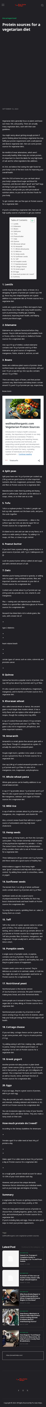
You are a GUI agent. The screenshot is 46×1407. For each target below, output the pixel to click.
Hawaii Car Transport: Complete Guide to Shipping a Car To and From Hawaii (31, 1258)
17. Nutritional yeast (20, 264)
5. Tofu (14, 234)
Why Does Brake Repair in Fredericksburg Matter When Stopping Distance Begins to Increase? (30, 1297)
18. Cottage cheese (20, 267)
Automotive (24, 1252)
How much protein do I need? (23, 274)
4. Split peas (16, 231)
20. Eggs (16, 272)
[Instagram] (23, 1390)
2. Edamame (16, 226)
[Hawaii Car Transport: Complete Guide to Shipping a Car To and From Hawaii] (10, 1258)
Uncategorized (9, 18)
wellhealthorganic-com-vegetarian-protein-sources (20, 1236)
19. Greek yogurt (19, 269)
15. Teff (15, 259)
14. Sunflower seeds (20, 256)
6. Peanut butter (18, 236)
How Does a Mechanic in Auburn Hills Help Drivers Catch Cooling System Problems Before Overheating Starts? (30, 1317)
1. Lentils (15, 224)
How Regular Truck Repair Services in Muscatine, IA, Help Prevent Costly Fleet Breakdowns (30, 1338)
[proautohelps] (22, 5)
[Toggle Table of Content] (31, 221)
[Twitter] (27, 1390)
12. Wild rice (17, 251)
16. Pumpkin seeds (20, 261)
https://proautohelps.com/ (14, 1355)
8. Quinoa (15, 241)
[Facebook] (18, 1390)
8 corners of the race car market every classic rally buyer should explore (30, 1278)
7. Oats (14, 239)
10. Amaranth (17, 246)
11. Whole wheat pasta (21, 249)
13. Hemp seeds (19, 254)
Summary (16, 277)
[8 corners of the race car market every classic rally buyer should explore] (10, 1278)
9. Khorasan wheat (18, 244)
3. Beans (15, 229)
